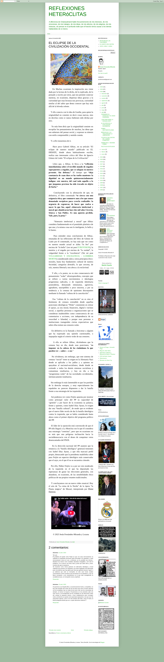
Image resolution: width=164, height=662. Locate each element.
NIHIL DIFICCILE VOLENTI (110, 230)
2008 (101, 185)
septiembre (105, 100)
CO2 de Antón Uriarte (105, 356)
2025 (101, 87)
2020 (101, 159)
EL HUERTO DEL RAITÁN (107, 44)
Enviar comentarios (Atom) (63, 633)
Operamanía (103, 358)
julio (103, 105)
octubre (104, 98)
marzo (103, 149)
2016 (101, 166)
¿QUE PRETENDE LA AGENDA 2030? (107, 120)
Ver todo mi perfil (102, 73)
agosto (104, 103)
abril (103, 112)
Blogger (102, 642)
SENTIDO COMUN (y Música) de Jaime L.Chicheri (107, 353)
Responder (56, 579)
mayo (103, 110)
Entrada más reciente (55, 630)
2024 (101, 89)
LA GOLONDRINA (111, 215)
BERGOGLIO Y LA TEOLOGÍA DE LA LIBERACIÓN (106, 134)
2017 (101, 164)
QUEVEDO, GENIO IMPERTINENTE (111, 200)
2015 (101, 168)
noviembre (105, 96)
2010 (101, 180)
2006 (101, 189)
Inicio (48, 33)
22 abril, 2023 (62, 584)
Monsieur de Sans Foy (106, 360)
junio (103, 107)
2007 (101, 187)
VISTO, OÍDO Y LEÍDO (106, 46)
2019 (101, 161)
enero (103, 154)
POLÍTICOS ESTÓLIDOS (108, 146)
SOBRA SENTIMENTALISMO (107, 129)
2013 (101, 173)
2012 (101, 175)
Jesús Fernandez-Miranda (107, 67)
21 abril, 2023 (62, 552)
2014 (101, 171)
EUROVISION (83, 247)
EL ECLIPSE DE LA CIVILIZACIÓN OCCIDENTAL (106, 125)
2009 (101, 182)
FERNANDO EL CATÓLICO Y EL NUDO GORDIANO (108, 116)
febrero (104, 151)
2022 (101, 157)
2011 (101, 178)
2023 (101, 91)
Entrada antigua (88, 630)
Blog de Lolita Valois (105, 350)
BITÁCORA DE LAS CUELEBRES (105, 41)
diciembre (104, 93)
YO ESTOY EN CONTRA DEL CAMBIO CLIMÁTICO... (108, 139)
